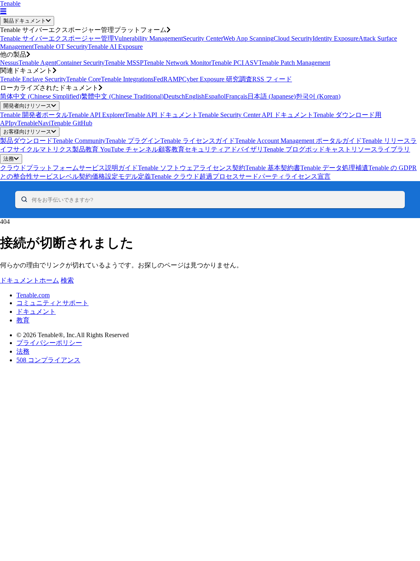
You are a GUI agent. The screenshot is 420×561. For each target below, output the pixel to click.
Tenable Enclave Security (33, 79)
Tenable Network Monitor (177, 62)
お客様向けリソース (27, 132)
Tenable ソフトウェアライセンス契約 (191, 167)
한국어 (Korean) (318, 96)
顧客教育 (171, 149)
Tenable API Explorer (96, 114)
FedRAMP (167, 79)
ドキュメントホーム (29, 280)
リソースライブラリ (380, 149)
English (195, 96)
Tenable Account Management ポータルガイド (298, 140)
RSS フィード (272, 79)
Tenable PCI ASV (234, 62)
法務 (8, 159)
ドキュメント (36, 311)
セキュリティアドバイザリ (224, 149)
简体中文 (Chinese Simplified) (40, 96)
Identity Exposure (335, 38)
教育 (23, 320)
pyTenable (24, 123)
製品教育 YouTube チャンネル (115, 149)
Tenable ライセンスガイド (197, 140)
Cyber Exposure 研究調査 (217, 79)
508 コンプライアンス (48, 359)
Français (236, 96)
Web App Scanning (248, 38)
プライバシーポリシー (49, 342)
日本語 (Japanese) (271, 96)
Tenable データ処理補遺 (334, 167)
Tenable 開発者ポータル (34, 114)
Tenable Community (78, 140)
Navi (44, 123)
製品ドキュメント (24, 21)
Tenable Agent (37, 62)
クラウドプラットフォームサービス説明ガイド (69, 167)
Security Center (203, 38)
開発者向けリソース (27, 106)
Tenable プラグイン (132, 140)
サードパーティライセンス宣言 (285, 176)
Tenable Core (83, 79)
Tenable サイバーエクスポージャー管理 (57, 38)
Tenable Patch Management (294, 62)
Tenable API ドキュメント (161, 114)
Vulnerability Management (148, 38)
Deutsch (174, 96)
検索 (67, 280)
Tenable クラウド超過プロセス (195, 176)
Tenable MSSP (124, 62)
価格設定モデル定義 (121, 176)
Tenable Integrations (127, 79)
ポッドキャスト (328, 149)
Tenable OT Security (61, 46)
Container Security (80, 62)
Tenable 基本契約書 (272, 167)
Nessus (9, 62)
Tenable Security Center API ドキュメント (255, 114)
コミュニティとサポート (52, 302)
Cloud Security (293, 38)
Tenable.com (33, 295)
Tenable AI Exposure (115, 46)
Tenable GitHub (71, 123)
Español (215, 96)
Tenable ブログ (284, 149)
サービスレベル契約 (62, 176)
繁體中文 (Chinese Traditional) (122, 96)
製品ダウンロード (26, 140)
